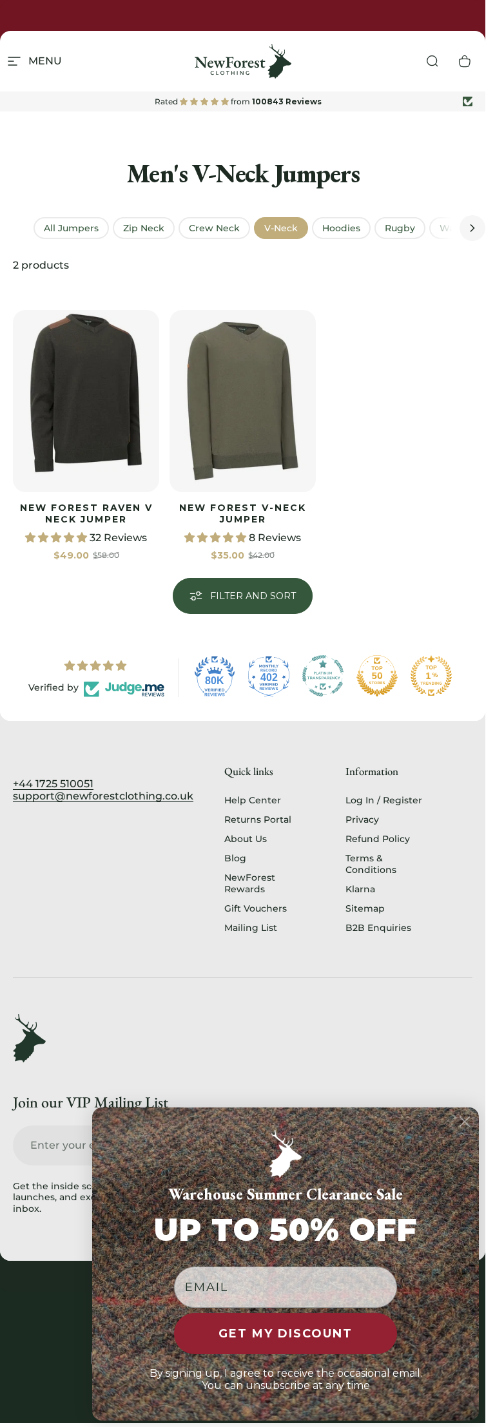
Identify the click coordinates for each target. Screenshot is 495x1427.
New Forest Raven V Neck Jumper (86, 513)
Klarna (360, 889)
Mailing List (250, 928)
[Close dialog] (464, 1121)
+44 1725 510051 (53, 784)
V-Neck (281, 228)
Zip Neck (143, 228)
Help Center (252, 800)
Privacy (362, 819)
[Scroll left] (13, 228)
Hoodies (341, 228)
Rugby (400, 228)
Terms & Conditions (370, 864)
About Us (245, 839)
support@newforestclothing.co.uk (103, 796)
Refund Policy (377, 839)
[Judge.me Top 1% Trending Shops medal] (431, 675)
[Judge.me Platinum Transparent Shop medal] (323, 675)
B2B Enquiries (378, 928)
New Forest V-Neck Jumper (242, 513)
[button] (57, 538)
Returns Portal (257, 819)
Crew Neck (214, 228)
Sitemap (365, 908)
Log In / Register (383, 800)
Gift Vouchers (255, 908)
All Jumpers (71, 228)
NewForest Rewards (249, 883)
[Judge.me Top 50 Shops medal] (377, 675)
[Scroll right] (472, 228)
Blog (235, 858)
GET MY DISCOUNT (285, 1333)
